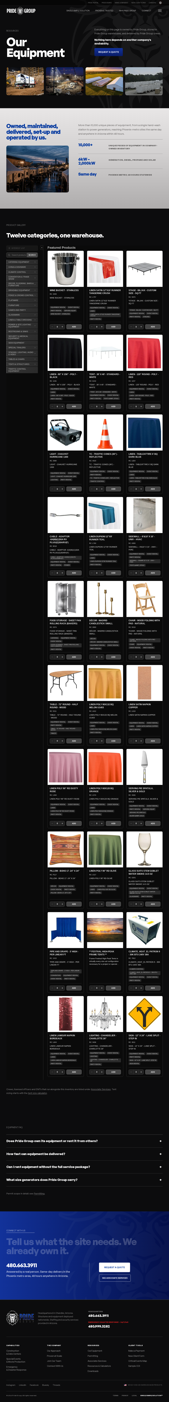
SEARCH (32, 255)
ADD (74, 327)
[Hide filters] (41, 248)
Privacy (125, 1395)
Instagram (10, 1385)
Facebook (34, 1385)
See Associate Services (115, 1278)
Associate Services (101, 1089)
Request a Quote (108, 52)
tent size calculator (37, 1093)
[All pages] (158, 11)
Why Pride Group (127, 11)
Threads (56, 1385)
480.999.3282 (99, 1326)
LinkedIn (22, 1385)
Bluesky (45, 1385)
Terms (115, 1395)
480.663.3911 (21, 1265)
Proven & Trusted (104, 11)
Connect (146, 11)
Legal (134, 1395)
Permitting (39, 1193)
